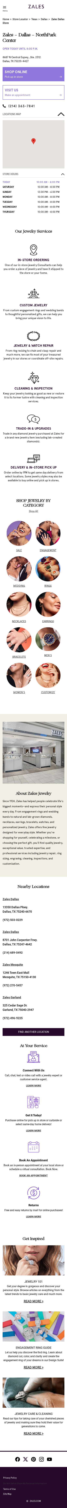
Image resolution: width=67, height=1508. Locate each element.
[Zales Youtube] (49, 1459)
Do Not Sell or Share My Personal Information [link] (25, 1483)
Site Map (7, 1494)
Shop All (33, 511)
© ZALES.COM (33, 1501)
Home (6, 19)
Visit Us (17, 92)
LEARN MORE (33, 1085)
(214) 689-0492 (13, 952)
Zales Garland (12, 997)
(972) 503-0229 (13, 920)
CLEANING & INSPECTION (33, 388)
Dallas (44, 19)
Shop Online (16, 74)
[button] (33, 175)
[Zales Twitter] (25, 1459)
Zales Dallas (11, 899)
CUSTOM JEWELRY (33, 305)
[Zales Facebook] (17, 1459)
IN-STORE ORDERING (33, 260)
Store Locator (20, 19)
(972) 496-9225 (13, 1018)
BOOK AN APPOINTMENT (33, 1175)
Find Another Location (33, 1031)
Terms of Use (9, 1489)
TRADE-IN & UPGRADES (33, 428)
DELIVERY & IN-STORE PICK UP (34, 467)
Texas (34, 19)
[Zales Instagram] (41, 1459)
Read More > (33, 1301)
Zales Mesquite (13, 964)
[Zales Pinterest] (33, 1459)
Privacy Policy (10, 1478)
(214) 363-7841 (21, 106)
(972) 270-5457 (13, 985)
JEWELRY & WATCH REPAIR (34, 346)
